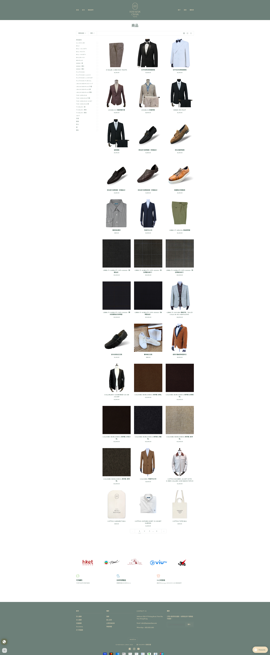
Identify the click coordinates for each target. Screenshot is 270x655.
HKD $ (132, 639)
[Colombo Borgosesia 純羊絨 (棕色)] (148, 378)
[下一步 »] (163, 531)
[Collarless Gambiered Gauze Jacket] (117, 378)
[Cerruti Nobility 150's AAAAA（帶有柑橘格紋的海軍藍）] (117, 295)
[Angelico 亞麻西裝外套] (117, 93)
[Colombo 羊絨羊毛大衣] (148, 462)
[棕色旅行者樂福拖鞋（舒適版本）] (148, 173)
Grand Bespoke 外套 (84, 86)
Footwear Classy (83, 75)
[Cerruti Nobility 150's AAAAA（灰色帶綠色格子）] (180, 253)
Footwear (80, 72)
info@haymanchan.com (149, 623)
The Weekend (81, 95)
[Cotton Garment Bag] (117, 504)
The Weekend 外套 (83, 98)
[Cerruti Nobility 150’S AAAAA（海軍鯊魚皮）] (148, 295)
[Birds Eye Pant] (180, 93)
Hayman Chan (123, 644)
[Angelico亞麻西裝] (148, 93)
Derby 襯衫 (80, 66)
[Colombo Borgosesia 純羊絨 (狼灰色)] (117, 462)
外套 (77, 118)
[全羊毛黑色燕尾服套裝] (148, 53)
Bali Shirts (81, 54)
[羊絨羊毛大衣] (148, 213)
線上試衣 (109, 620)
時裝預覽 (109, 626)
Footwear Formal (83, 81)
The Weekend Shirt (84, 101)
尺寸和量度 (79, 630)
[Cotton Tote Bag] (180, 504)
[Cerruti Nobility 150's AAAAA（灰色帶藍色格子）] (148, 253)
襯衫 (77, 130)
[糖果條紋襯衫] (117, 213)
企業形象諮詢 (110, 623)
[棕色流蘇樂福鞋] (180, 133)
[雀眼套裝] (117, 133)
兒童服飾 (79, 623)
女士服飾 (79, 620)
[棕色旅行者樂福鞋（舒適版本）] (117, 173)
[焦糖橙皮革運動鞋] (180, 173)
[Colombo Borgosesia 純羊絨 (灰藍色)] (148, 420)
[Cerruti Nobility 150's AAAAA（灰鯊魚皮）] (117, 253)
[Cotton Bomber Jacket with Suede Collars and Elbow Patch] (180, 462)
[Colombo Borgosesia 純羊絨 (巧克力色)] (117, 420)
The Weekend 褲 (82, 104)
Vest (78, 115)
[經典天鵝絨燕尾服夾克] (180, 338)
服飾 (107, 616)
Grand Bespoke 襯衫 (84, 92)
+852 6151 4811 (149, 627)
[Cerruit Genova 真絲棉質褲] (180, 213)
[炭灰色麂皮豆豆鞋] (117, 338)
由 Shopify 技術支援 (144, 644)
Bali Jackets (81, 48)
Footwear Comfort (84, 78)
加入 (189, 624)
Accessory (80, 43)
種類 (91, 33)
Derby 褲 (79, 63)
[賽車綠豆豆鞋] (148, 338)
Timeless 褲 (80, 107)
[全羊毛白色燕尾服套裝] (180, 53)
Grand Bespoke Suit (84, 83)
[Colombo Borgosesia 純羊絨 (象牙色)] (180, 420)
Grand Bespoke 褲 (83, 89)
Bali (78, 46)
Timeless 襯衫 (81, 110)
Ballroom (80, 57)
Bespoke (79, 60)
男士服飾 (79, 616)
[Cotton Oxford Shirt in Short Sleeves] (148, 504)
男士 (77, 124)
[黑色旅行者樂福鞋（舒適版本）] (148, 133)
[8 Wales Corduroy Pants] (117, 53)
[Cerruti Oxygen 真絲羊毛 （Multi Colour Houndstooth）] (180, 295)
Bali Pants (80, 51)
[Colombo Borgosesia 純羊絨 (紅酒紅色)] (180, 378)
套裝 (77, 121)
